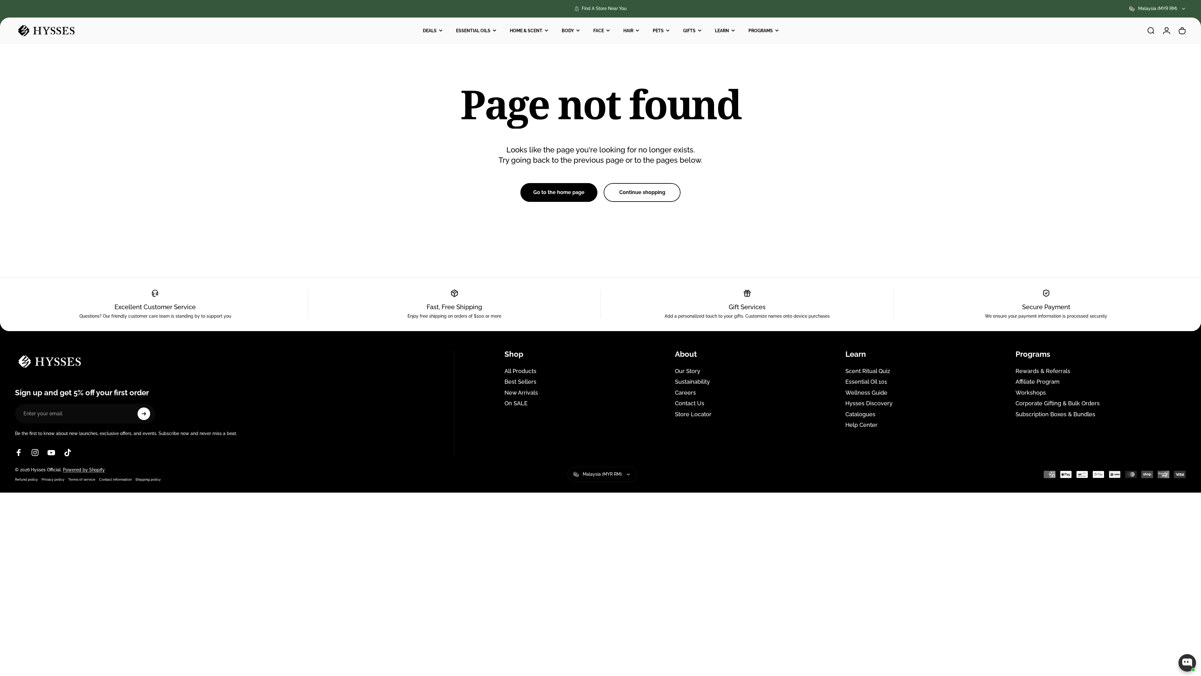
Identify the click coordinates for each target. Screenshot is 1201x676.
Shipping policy (148, 479)
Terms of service (81, 479)
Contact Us (689, 403)
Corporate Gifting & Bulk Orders (1058, 403)
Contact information (115, 479)
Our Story (687, 371)
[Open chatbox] (1187, 663)
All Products (520, 371)
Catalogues (860, 414)
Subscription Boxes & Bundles (1055, 414)
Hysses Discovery (869, 403)
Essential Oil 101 (866, 381)
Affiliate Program (1038, 381)
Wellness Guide (866, 392)
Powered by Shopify (84, 469)
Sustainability (692, 381)
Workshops (1031, 392)
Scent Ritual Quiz (867, 371)
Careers (685, 392)
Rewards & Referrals (1043, 371)
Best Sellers (520, 381)
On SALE (516, 403)
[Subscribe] (144, 413)
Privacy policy (53, 479)
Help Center (861, 425)
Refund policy (26, 479)
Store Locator (693, 414)
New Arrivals (521, 392)
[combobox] (1157, 9)
